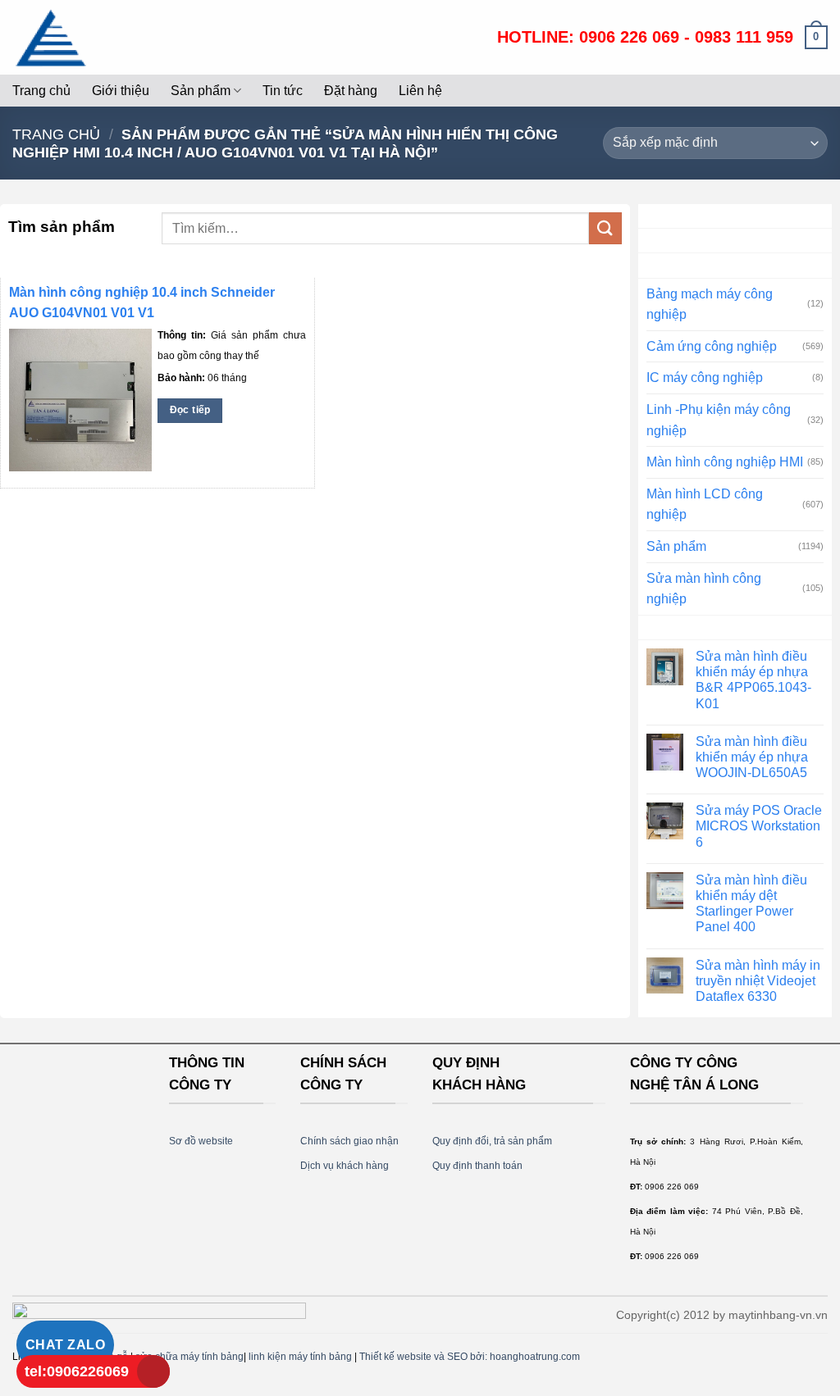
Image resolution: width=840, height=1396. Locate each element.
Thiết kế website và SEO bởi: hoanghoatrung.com (469, 1356)
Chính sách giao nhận (349, 1141)
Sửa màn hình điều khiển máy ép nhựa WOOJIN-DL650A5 (752, 757)
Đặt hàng (350, 91)
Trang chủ (41, 91)
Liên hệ (420, 91)
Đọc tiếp (190, 410)
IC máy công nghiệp (704, 377)
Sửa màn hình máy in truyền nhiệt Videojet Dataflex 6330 (758, 980)
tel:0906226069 (77, 1371)
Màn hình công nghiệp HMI (724, 462)
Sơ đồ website (201, 1141)
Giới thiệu (120, 91)
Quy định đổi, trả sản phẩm (492, 1141)
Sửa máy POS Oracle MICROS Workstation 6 (759, 825)
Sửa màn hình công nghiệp (703, 589)
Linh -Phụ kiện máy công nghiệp (718, 420)
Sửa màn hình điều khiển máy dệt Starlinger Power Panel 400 (751, 903)
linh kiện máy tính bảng (300, 1356)
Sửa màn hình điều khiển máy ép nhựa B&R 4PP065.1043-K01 (753, 680)
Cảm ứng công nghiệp (711, 346)
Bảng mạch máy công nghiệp (709, 304)
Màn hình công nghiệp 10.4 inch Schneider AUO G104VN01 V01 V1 (142, 302)
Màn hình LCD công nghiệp (704, 504)
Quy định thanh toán (477, 1165)
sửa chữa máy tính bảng (189, 1356)
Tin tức (282, 91)
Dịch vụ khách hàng (344, 1165)
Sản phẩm (201, 91)
